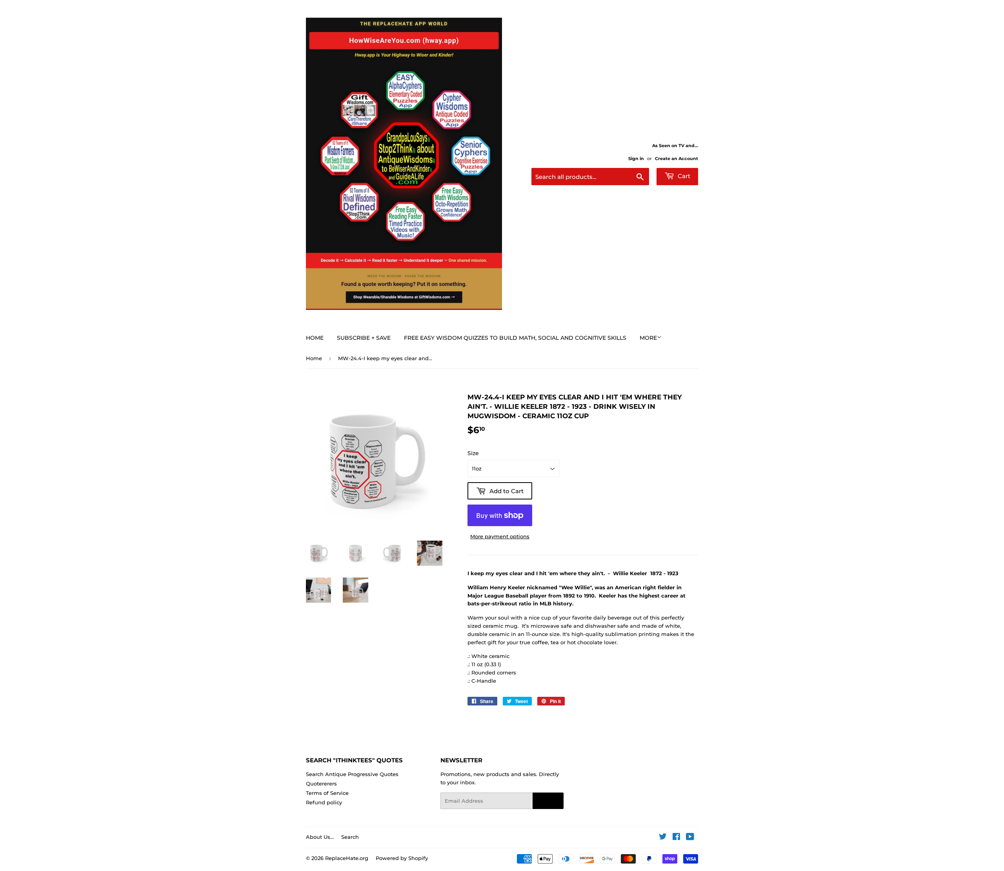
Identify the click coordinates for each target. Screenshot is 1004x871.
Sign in (636, 158)
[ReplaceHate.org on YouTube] (690, 838)
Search (350, 837)
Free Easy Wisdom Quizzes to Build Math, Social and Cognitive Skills (515, 337)
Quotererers (321, 783)
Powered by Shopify (402, 858)
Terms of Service (327, 793)
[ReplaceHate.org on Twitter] (663, 838)
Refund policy (324, 802)
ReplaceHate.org (346, 858)
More (648, 337)
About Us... (320, 837)
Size (473, 453)
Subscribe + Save (364, 337)
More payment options (499, 536)
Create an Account (676, 158)
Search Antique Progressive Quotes (352, 774)
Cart (683, 176)
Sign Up (548, 801)
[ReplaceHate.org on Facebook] (676, 838)
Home (315, 337)
